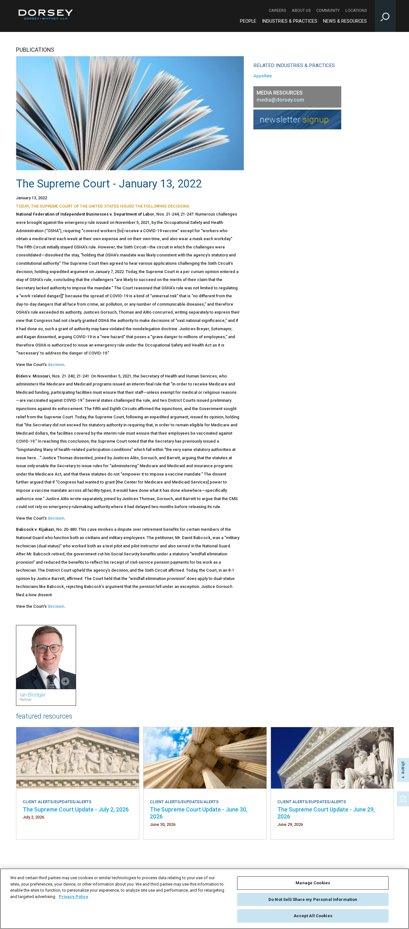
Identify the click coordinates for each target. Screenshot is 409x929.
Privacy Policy (73, 896)
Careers (277, 10)
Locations (356, 10)
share (403, 767)
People (248, 21)
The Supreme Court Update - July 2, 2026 (76, 809)
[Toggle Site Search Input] (385, 16)
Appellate (262, 75)
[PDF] (404, 798)
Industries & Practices (289, 21)
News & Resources (345, 21)
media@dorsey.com (280, 100)
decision (56, 364)
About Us (301, 10)
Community (328, 10)
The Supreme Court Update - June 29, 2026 (326, 813)
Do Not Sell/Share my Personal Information (312, 899)
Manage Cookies (313, 882)
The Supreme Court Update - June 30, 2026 (198, 813)
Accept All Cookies (313, 915)
